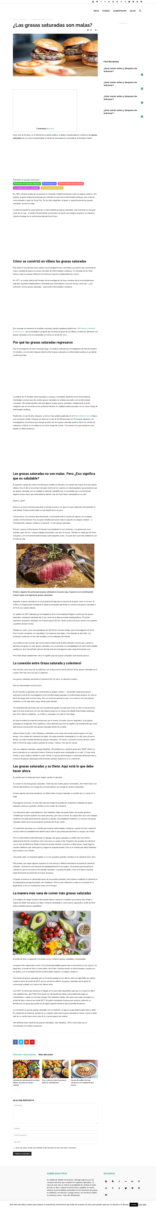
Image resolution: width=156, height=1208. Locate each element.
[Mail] (117, 1)
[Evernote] (97, 1)
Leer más (142, 1204)
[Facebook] (101, 1)
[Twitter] (129, 1)
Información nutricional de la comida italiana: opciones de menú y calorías (26, 1082)
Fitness (106, 11)
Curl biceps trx (49, 184)
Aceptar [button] (133, 1205)
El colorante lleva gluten (52, 188)
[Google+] (109, 1)
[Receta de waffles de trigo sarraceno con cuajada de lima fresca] (84, 1069)
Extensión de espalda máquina (27, 184)
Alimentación (119, 11)
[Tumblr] (125, 1)
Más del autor (46, 1054)
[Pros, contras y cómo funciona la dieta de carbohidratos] (55, 1069)
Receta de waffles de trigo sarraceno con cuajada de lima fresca (82, 1082)
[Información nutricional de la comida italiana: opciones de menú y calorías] (26, 1069)
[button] (140, 11)
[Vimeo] (133, 1)
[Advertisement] (55, 83)
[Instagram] (113, 1)
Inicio (96, 11)
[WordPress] (137, 1)
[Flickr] (105, 1)
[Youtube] (141, 1)
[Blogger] (93, 1)
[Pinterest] (121, 1)
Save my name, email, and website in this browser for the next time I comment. (45, 1148)
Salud (133, 11)
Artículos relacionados (24, 1054)
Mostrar (50, 129)
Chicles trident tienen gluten (71, 184)
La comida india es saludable (26, 188)
